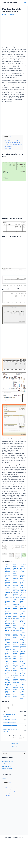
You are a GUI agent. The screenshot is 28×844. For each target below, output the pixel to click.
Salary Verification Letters (15, 642)
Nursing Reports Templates (8, 771)
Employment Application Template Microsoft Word (23, 618)
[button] (16, 711)
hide (10, 136)
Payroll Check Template (7, 566)
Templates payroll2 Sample (9, 722)
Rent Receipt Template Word (16, 599)
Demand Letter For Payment (22, 641)
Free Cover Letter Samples (22, 604)
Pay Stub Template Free (7, 602)
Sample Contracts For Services (9, 764)
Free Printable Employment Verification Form (23, 597)
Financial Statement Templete (15, 615)
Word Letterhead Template (22, 663)
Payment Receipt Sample (15, 672)
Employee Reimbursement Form (16, 604)
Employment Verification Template (8, 694)
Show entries (14, 705)
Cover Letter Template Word (16, 620)
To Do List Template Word (15, 666)
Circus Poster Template (7, 761)
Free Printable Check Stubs (16, 589)
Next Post (14, 746)
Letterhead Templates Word (22, 625)
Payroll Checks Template (7, 654)
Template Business (9, 3)
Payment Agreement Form (15, 609)
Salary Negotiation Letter (15, 578)
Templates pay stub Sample (10, 719)
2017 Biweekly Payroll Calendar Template (7, 679)
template (4, 778)
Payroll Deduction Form (7, 663)
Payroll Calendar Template (7, 642)
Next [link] (24, 738)
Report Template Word (22, 583)
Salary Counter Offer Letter (15, 566)
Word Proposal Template (22, 578)
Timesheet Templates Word (15, 594)
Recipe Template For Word (16, 682)
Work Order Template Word (15, 637)
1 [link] (20, 738)
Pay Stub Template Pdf (7, 575)
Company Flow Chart (7, 768)
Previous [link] (15, 738)
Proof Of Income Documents (15, 583)
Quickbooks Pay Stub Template (8, 668)
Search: (6, 708)
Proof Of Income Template (22, 630)
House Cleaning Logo (7, 766)
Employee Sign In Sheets (15, 654)
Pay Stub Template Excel (7, 589)
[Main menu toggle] (25, 2)
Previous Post (14, 743)
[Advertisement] (14, 30)
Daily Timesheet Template (22, 635)
